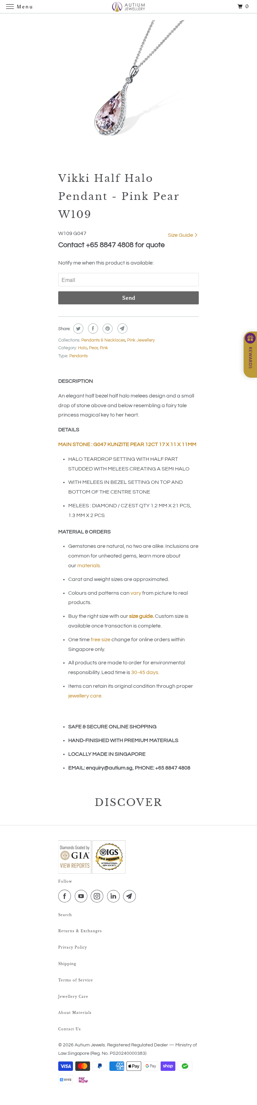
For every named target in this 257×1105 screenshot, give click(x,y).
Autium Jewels (90, 1045)
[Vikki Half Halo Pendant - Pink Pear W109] (128, 88)
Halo (82, 348)
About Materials (75, 1013)
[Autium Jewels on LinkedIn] (114, 896)
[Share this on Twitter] (77, 328)
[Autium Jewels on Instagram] (98, 896)
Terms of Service (75, 980)
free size (100, 639)
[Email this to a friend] (121, 328)
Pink (104, 348)
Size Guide (181, 235)
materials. (89, 565)
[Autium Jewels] (128, 6)
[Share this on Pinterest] (107, 328)
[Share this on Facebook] (92, 328)
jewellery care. (85, 695)
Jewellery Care (73, 996)
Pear (93, 348)
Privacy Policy (72, 947)
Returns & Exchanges (80, 931)
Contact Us (69, 1029)
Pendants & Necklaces (103, 340)
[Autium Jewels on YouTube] (82, 896)
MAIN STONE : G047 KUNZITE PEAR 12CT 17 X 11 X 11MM (127, 444)
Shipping (67, 964)
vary (136, 593)
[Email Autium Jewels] (131, 896)
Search (65, 915)
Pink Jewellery (141, 340)
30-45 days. (145, 672)
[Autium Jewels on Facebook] (66, 896)
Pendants (78, 356)
